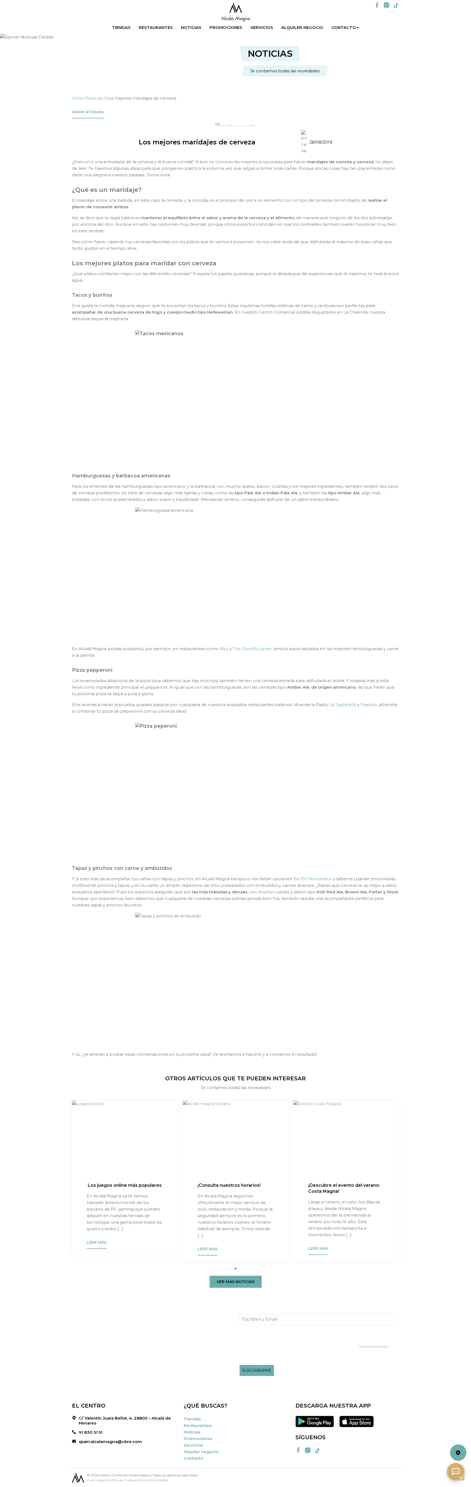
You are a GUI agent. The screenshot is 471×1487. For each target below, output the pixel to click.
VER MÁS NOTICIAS (236, 1281)
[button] (235, 1269)
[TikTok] (396, 5)
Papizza (369, 704)
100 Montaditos (316, 878)
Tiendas (121, 27)
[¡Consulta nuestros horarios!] (235, 1140)
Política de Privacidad (373, 1346)
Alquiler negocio (302, 27)
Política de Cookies (121, 1480)
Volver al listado (88, 111)
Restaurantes (156, 27)
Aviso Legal (96, 1480)
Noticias (191, 27)
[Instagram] (386, 5)
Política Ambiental (153, 1480)
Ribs (224, 648)
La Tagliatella (342, 704)
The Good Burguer (252, 648)
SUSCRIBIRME (256, 1370)
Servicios (261, 27)
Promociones (226, 27)
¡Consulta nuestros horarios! (229, 1185)
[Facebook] (377, 5)
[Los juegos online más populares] (124, 1140)
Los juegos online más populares (124, 1185)
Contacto (343, 27)
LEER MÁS (97, 1242)
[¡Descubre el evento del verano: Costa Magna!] (346, 1140)
